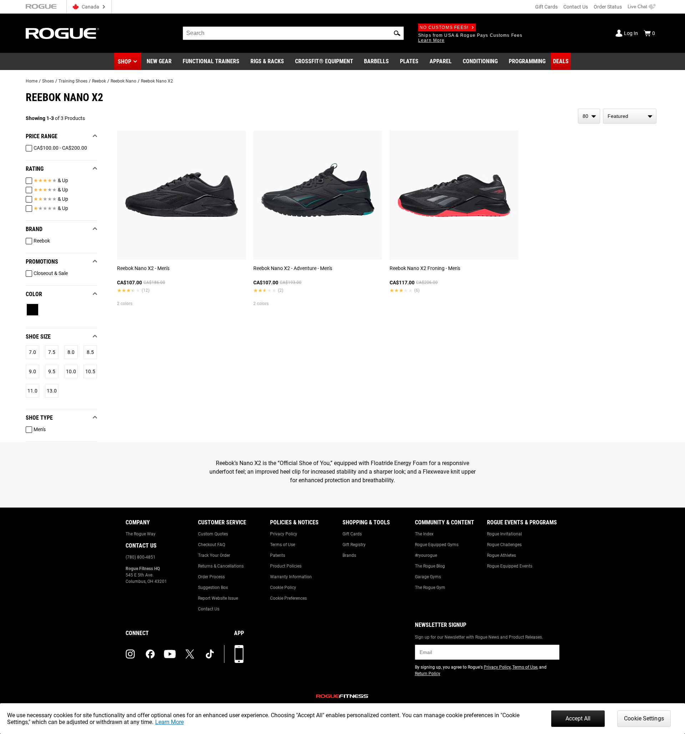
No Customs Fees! (444, 27)
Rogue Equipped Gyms (436, 544)
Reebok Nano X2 (157, 81)
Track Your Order (214, 555)
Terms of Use (282, 544)
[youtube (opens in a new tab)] (170, 654)
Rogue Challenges (504, 544)
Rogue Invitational (504, 533)
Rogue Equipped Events (509, 566)
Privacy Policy (283, 533)
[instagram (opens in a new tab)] (130, 654)
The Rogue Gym (430, 587)
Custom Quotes (213, 533)
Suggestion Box (213, 587)
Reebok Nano (123, 81)
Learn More (169, 722)
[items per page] (589, 116)
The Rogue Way (141, 533)
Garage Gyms (428, 576)
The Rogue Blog (430, 566)
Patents (277, 555)
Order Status (608, 7)
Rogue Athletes (501, 555)
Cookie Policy (283, 587)
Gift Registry (354, 544)
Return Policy (427, 673)
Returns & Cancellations (221, 566)
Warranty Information (291, 576)
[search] (293, 33)
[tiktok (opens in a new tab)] (210, 654)
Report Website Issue (218, 598)
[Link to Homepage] (62, 33)
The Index (424, 533)
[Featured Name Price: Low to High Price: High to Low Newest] (629, 116)
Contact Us (575, 7)
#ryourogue (426, 555)
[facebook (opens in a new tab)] (150, 654)
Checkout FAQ (211, 544)
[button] (397, 33)
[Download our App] (239, 654)
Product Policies (285, 566)
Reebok (99, 81)
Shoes (48, 81)
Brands (349, 555)
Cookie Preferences (288, 598)
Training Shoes (73, 81)
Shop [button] (124, 61)
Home (31, 81)
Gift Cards (546, 7)
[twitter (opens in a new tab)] (190, 654)
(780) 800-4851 (141, 557)
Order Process (211, 576)
